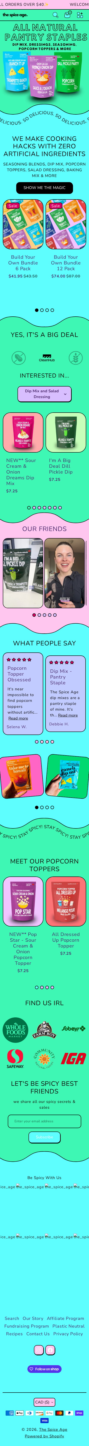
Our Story (33, 1318)
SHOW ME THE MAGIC (44, 187)
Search (12, 1318)
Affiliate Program (65, 1318)
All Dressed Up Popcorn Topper (66, 940)
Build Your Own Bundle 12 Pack (66, 263)
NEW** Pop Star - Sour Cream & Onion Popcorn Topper (23, 948)
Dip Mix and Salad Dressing (42, 393)
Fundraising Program (26, 1326)
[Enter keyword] (55, 15)
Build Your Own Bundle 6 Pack (23, 263)
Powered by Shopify (44, 1436)
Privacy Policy (68, 1334)
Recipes (14, 1334)
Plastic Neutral (68, 1326)
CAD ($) (42, 1402)
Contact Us (38, 1334)
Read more (18, 718)
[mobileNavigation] (80, 15)
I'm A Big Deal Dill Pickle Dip (61, 466)
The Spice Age (53, 1429)
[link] (23, 357)
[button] (36, 310)
